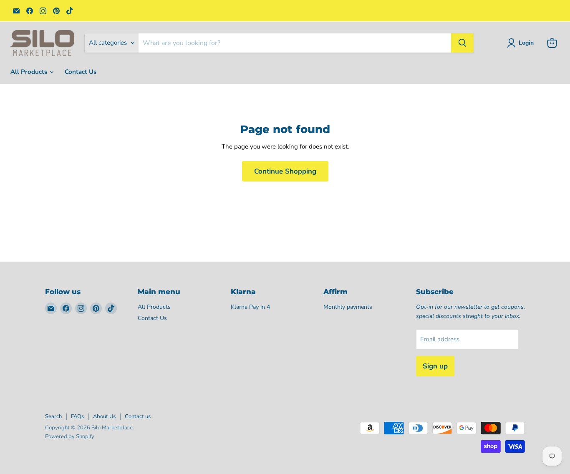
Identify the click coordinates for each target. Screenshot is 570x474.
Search (53, 416)
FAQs (77, 416)
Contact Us (80, 72)
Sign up (435, 366)
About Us (104, 416)
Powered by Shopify (69, 436)
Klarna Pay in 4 (250, 307)
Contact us (138, 416)
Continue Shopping (285, 171)
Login (526, 43)
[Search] (462, 43)
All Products (29, 72)
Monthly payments (347, 307)
